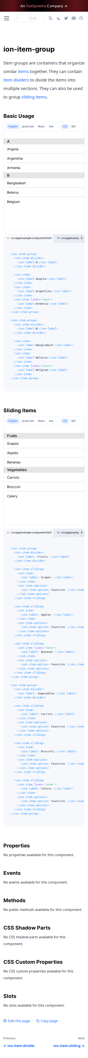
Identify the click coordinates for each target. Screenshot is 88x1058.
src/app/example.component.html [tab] (31, 238)
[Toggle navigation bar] (6, 18)
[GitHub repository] (81, 18)
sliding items (34, 97)
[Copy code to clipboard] (79, 250)
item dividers (16, 80)
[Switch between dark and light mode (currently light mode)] (59, 18)
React (41, 126)
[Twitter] (66, 18)
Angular (13, 126)
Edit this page (19, 1021)
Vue (51, 126)
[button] (51, 18)
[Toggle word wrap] (71, 545)
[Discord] (74, 18)
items (23, 71)
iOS (65, 126)
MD (73, 126)
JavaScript (28, 126)
